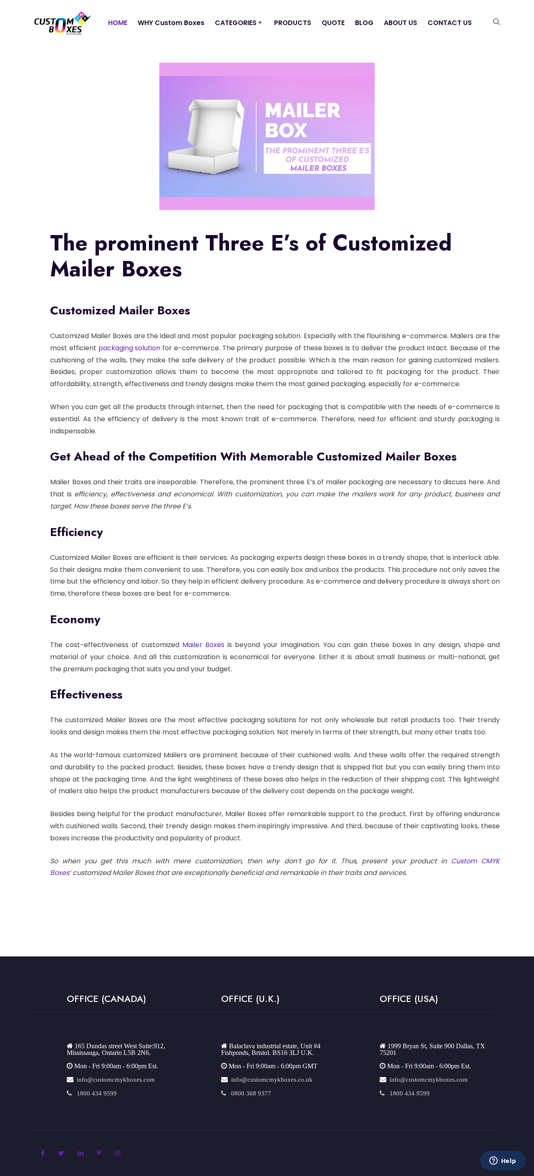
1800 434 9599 (94, 1093)
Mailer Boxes (203, 645)
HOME (117, 23)
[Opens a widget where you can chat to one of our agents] (503, 1161)
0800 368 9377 (248, 1093)
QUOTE (333, 23)
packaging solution (129, 348)
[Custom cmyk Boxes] (62, 22)
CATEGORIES (236, 23)
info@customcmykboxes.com (114, 1079)
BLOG (364, 23)
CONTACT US (450, 23)
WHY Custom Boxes (171, 23)
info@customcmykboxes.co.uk (270, 1079)
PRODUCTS (292, 23)
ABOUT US (400, 23)
